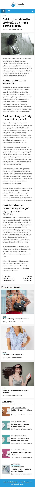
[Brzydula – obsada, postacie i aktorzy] (6, 453)
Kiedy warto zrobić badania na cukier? (9, 278)
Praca (12, 407)
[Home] (3, 11)
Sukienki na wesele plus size (13, 354)
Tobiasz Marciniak (17, 29)
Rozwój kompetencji (20, 407)
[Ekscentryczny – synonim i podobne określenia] (6, 469)
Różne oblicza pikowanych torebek (15, 319)
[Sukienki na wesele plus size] (17, 338)
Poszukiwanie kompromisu (27, 278)
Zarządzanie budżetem (17, 466)
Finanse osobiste (15, 464)
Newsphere (28, 482)
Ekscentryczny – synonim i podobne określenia (21, 470)
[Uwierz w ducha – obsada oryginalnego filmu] (6, 425)
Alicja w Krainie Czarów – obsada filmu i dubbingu (20, 439)
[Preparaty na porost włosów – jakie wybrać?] (17, 374)
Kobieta (4, 16)
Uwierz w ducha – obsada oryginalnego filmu (20, 425)
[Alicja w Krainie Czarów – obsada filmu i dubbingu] (6, 439)
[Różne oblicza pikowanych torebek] (17, 302)
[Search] (32, 11)
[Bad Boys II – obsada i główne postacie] (6, 411)
